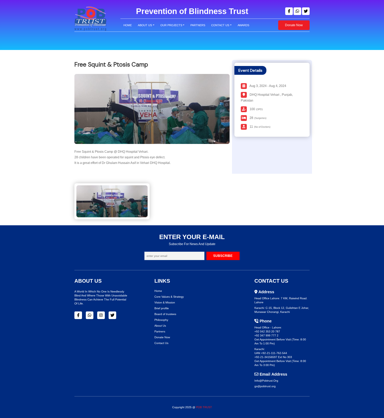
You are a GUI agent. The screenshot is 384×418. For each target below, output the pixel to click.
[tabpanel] (192, 204)
